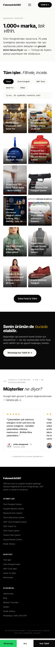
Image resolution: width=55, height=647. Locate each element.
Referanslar (8, 577)
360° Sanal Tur (9, 526)
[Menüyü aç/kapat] (29, 5)
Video (22, 88)
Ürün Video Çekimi (11, 530)
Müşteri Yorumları (10, 602)
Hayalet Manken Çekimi (13, 508)
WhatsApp (8, 643)
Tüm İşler (7, 560)
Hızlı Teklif (44, 643)
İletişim (6, 607)
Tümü (8, 81)
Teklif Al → (45, 5)
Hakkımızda (8, 593)
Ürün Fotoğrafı (23, 81)
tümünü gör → (13, 400)
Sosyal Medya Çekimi (12, 539)
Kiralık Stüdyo (9, 544)
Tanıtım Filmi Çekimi (11, 535)
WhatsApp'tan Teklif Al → (19, 352)
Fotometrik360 (12, 4)
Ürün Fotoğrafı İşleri (11, 564)
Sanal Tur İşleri (9, 573)
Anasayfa (8, 18)
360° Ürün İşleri (10, 569)
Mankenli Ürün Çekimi (12, 513)
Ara (25, 643)
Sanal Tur (10, 88)
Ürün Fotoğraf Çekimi (12, 504)
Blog (5, 598)
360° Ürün (40, 81)
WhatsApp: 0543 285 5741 (15, 615)
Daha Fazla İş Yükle (27, 298)
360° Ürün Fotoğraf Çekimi (15, 522)
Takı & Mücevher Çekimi (13, 517)
